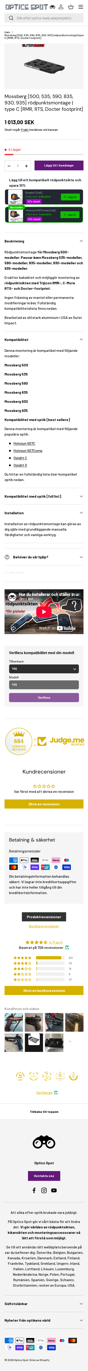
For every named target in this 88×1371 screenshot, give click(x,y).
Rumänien (21, 1280)
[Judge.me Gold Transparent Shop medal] (46, 1076)
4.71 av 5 (55, 942)
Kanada (14, 1258)
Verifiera (44, 697)
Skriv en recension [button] (44, 804)
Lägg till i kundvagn (59, 165)
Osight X (20, 465)
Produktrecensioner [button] (44, 917)
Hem (7, 32)
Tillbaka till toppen (44, 1112)
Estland (59, 1258)
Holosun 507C (24, 443)
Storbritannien (25, 1285)
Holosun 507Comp (28, 450)
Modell (14, 677)
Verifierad (44, 1092)
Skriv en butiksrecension (44, 990)
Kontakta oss (44, 1176)
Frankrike (15, 1263)
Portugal (67, 1274)
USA (71, 1285)
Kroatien (29, 1258)
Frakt (25, 129)
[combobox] (44, 18)
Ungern (62, 1263)
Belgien (59, 1252)
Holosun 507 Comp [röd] (40, 210)
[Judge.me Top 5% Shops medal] (73, 1076)
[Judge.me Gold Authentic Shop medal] (33, 1076)
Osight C (20, 458)
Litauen (47, 1269)
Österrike (44, 1252)
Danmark (44, 1258)
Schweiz (67, 1280)
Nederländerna (25, 1274)
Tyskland (32, 1263)
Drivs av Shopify (40, 1359)
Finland (73, 1258)
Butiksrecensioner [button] (44, 926)
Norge (43, 1274)
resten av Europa (52, 1285)
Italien (18, 1269)
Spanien (37, 1280)
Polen (54, 1274)
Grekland (48, 1263)
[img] (44, 942)
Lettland (32, 1269)
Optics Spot (21, 1359)
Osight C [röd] (33, 192)
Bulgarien (75, 1252)
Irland (74, 1263)
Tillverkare (16, 661)
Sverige (52, 1280)
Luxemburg (64, 1269)
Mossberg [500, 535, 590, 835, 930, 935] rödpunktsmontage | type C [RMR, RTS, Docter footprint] (44, 36)
